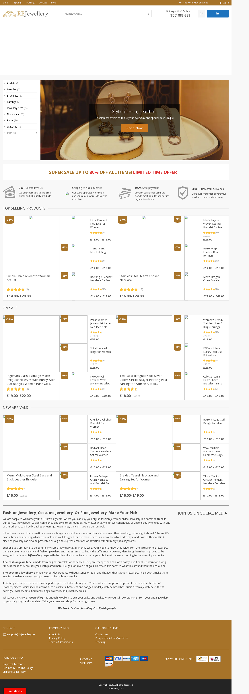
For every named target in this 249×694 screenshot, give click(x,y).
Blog (53, 2)
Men (12, 132)
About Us (54, 634)
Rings (13, 120)
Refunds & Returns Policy (18, 668)
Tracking (30, 2)
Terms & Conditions (61, 642)
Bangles (13, 89)
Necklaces (15, 114)
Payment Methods (14, 664)
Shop (5, 2)
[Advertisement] (115, 49)
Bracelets (15, 95)
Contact (43, 2)
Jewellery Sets (17, 108)
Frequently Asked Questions (111, 638)
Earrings (13, 101)
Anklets (13, 83)
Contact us (101, 634)
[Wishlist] (201, 13)
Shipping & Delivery (14, 671)
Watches (14, 126)
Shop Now (135, 128)
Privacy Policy (57, 638)
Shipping (16, 2)
